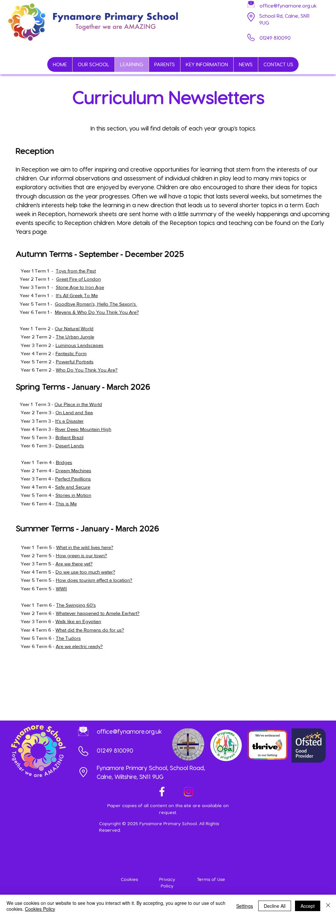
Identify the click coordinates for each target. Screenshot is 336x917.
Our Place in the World (78, 404)
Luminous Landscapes (79, 345)
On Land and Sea (74, 412)
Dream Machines (73, 470)
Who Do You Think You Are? (86, 370)
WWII (61, 588)
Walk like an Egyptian (78, 621)
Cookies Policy (40, 909)
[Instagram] (188, 791)
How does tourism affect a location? (94, 580)
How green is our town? (81, 555)
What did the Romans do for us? (89, 630)
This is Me (66, 503)
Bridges (64, 462)
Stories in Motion (73, 495)
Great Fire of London (78, 279)
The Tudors (68, 638)
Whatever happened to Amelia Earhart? (97, 613)
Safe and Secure (72, 487)
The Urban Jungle (75, 336)
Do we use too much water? (85, 572)
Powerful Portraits (75, 361)
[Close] (328, 906)
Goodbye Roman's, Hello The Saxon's (96, 304)
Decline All (274, 906)
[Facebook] (162, 791)
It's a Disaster (69, 421)
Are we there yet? (74, 563)
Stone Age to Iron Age (80, 287)
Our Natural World (74, 328)
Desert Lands (69, 445)
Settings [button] (244, 906)
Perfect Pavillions (73, 478)
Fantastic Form (71, 353)
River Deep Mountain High (83, 429)
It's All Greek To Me (77, 295)
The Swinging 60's (76, 605)
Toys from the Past (76, 271)
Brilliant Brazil (69, 437)
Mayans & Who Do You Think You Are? (97, 312)
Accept (308, 906)
